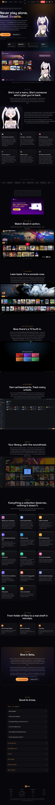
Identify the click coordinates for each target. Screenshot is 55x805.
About (11, 792)
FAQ (28, 1)
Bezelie (10, 1)
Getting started (12, 743)
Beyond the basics (12, 764)
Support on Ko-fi (34, 679)
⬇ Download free (5, 34)
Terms (44, 791)
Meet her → (11, 528)
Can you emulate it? (22, 792)
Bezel (5, 2)
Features (15, 1)
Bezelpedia (33, 1)
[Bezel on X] (47, 2)
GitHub (38, 1)
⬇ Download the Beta (22, 679)
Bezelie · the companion (13, 706)
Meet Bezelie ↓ (16, 34)
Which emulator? (22, 794)
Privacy (44, 792)
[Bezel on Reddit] (50, 2)
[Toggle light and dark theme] (52, 2)
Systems (20, 1)
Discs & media (11, 759)
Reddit (33, 792)
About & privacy (11, 770)
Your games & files (12, 748)
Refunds (44, 794)
